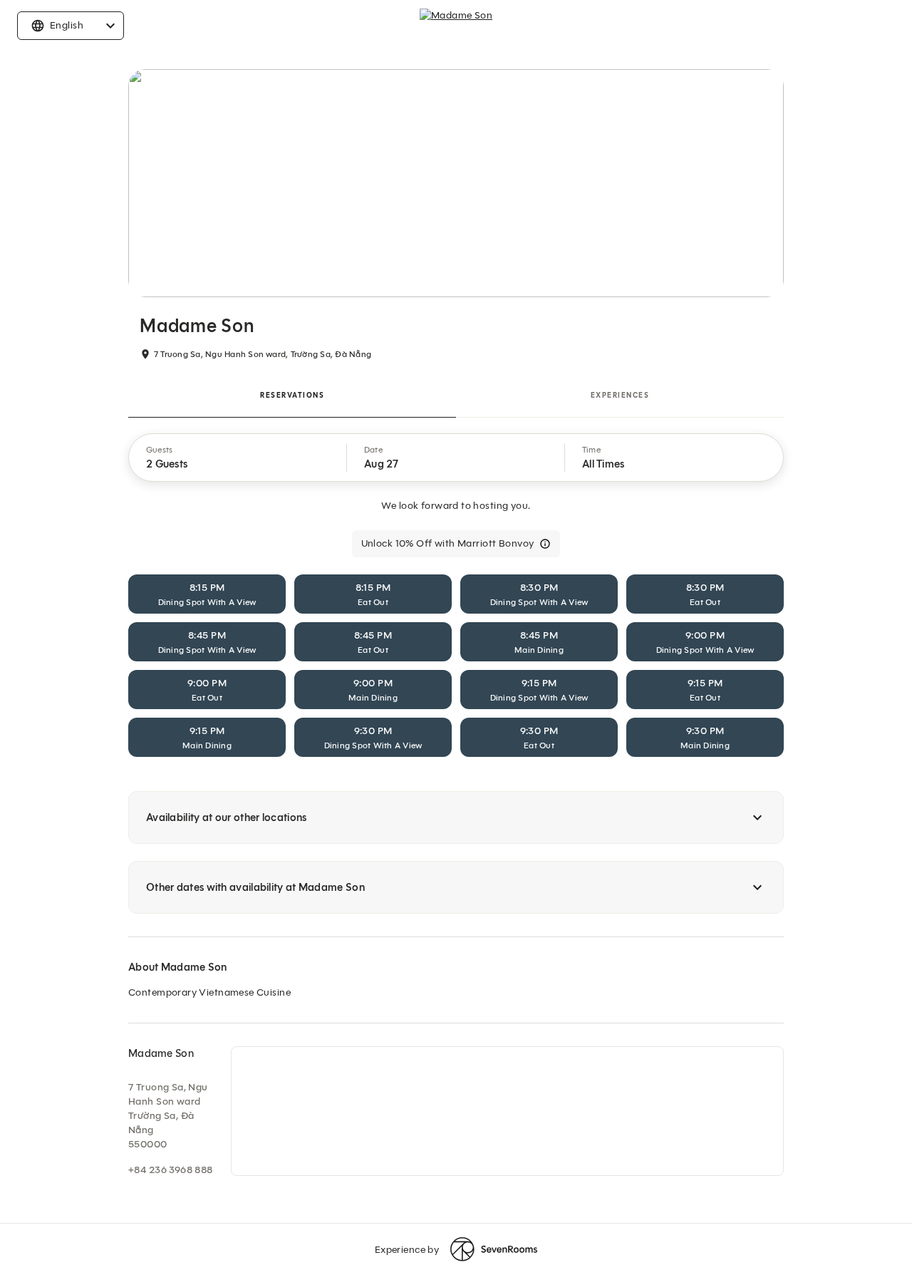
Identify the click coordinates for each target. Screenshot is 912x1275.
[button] (238, 457)
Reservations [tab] (292, 395)
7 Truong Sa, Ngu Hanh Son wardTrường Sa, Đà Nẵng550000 (168, 1115)
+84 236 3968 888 (170, 1170)
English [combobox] (66, 25)
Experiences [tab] (620, 395)
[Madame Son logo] (456, 26)
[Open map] (507, 1111)
